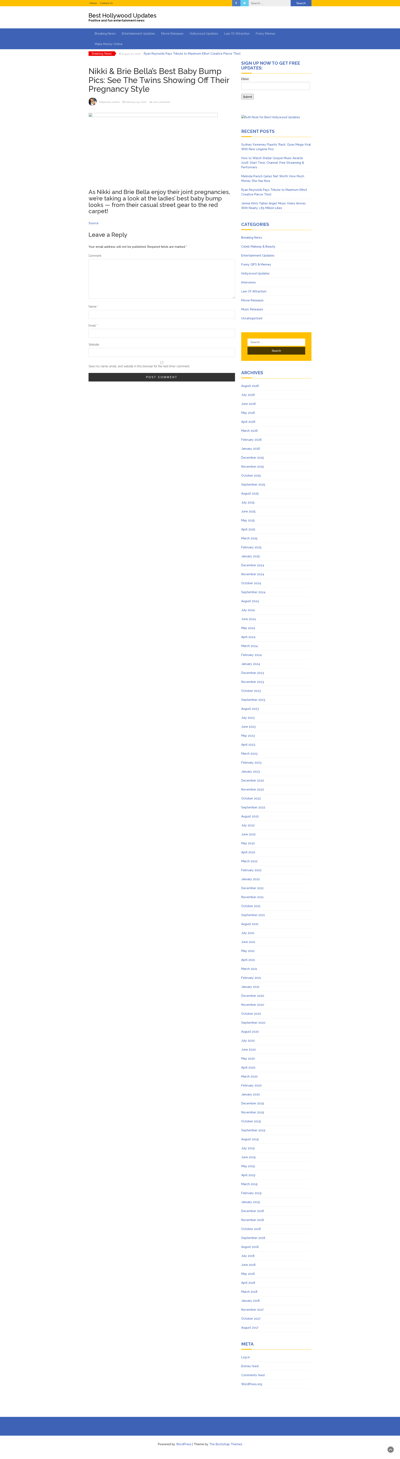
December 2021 (252, 888)
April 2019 (248, 1175)
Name (93, 306)
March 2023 (249, 753)
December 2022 (252, 780)
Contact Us (106, 3)
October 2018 (251, 1229)
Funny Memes (265, 33)
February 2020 (251, 1085)
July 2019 (248, 1148)
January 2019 (250, 1202)
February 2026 (251, 439)
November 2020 (252, 1004)
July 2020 (248, 1040)
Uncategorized (251, 318)
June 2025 (248, 511)
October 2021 (251, 906)
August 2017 (249, 1327)
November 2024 (252, 574)
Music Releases (252, 309)
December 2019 (252, 1103)
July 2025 (248, 502)
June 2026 (248, 403)
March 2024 (249, 646)
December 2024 (252, 565)
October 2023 (251, 690)
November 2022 (252, 789)
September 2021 (253, 915)
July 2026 (248, 395)
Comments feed (253, 1375)
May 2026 (248, 412)
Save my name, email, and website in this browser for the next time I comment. (139, 366)
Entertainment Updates (138, 33)
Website (94, 344)
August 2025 (250, 493)
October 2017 (250, 1318)
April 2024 (248, 637)
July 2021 (247, 933)
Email (93, 325)
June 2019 (248, 1157)
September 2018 (253, 1238)
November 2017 (252, 1309)
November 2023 (252, 682)
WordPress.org (251, 1384)
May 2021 (248, 951)
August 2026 (250, 386)
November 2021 (252, 897)
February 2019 (251, 1193)
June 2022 (248, 834)
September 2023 (253, 699)
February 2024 (251, 655)
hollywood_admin (109, 102)
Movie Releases (172, 33)
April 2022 (248, 852)
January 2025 (250, 556)
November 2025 (252, 466)
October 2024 (251, 583)
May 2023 (248, 735)
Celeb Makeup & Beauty (258, 246)
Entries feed (250, 1366)
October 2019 (251, 1121)
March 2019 (249, 1184)
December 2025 (252, 457)
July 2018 (248, 1256)
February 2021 (251, 977)
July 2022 (248, 825)
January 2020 (250, 1094)
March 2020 (249, 1076)
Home (93, 3)
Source (94, 223)
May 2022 (248, 843)
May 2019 (248, 1166)
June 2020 (248, 1049)
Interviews (248, 282)
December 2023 (252, 673)
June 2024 (248, 619)
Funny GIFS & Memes (256, 264)
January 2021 (250, 986)
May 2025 (248, 520)
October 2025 (251, 475)
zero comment (161, 102)
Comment (95, 255)
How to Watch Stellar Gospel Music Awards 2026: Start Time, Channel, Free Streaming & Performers (272, 162)
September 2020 (253, 1022)
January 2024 (250, 664)
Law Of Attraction (237, 33)
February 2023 (251, 762)
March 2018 (249, 1291)
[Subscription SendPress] (276, 90)
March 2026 (249, 430)
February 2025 (251, 547)
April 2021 (248, 960)
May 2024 (248, 628)
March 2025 (249, 538)
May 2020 (248, 1058)
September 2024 (253, 592)
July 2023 (248, 717)
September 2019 (253, 1130)
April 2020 (248, 1067)
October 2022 (251, 798)
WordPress (183, 1444)
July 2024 (248, 610)
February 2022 (251, 870)
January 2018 (250, 1300)
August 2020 (250, 1031)
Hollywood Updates (204, 33)
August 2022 (250, 816)
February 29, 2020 (136, 102)
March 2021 (249, 969)
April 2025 (248, 529)
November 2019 (252, 1112)
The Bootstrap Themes (225, 1444)
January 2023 (250, 771)
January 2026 (250, 448)
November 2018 (252, 1220)
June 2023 (248, 726)
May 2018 (248, 1273)
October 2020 (251, 1013)
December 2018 (252, 1211)
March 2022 (249, 861)
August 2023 (250, 708)
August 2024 (250, 601)
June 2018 (248, 1264)
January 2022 (250, 879)
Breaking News (105, 33)
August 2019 (250, 1139)
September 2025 (253, 484)
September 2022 (253, 807)
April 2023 (248, 744)
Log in (245, 1357)
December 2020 (252, 995)
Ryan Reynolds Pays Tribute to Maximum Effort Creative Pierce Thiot (192, 53)
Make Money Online (108, 44)
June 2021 (248, 942)
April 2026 (248, 421)
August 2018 (250, 1247)
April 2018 (248, 1282)
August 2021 (250, 924)
